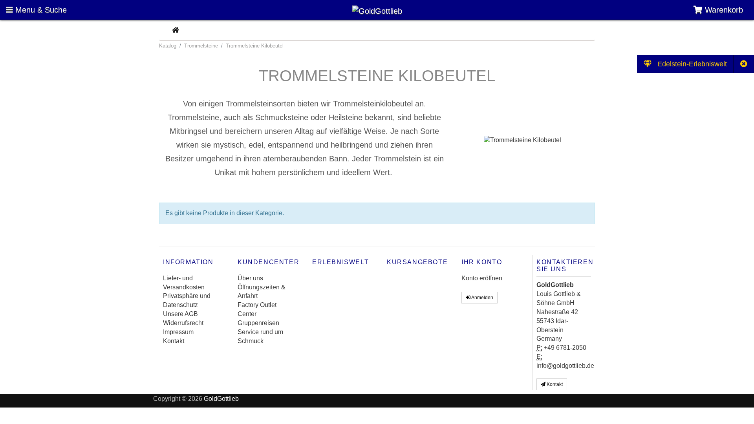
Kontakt (173, 341)
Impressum (178, 332)
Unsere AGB (180, 314)
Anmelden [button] (481, 297)
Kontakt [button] (554, 384)
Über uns (250, 278)
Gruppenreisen (258, 323)
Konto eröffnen (481, 278)
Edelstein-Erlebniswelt (689, 64)
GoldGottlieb (221, 398)
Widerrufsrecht (183, 323)
